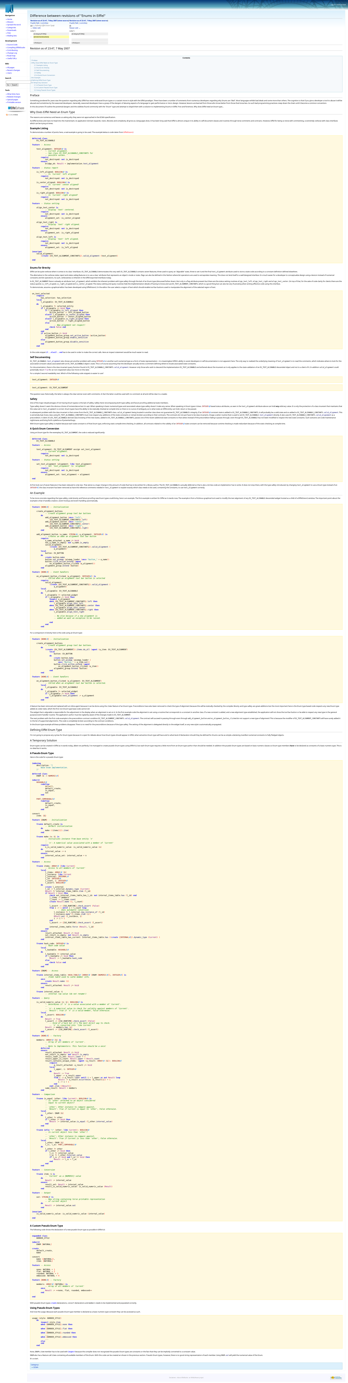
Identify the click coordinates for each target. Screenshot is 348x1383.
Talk (37, 23)
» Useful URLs (11, 58)
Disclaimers (172, 1378)
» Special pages (12, 99)
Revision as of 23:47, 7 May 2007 (43, 20)
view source (63, 20)
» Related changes (13, 96)
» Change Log (11, 53)
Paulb (32, 23)
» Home (9, 19)
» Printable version (13, 102)
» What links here (13, 94)
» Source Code (11, 44)
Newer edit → (74, 28)
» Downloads (11, 30)
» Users (9, 73)
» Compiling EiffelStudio (15, 47)
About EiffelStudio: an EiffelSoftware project (190, 1378)
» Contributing (12, 50)
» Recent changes (13, 70)
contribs (44, 23)
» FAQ (8, 33)
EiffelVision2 (128, 132)
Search (8, 78)
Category (34, 1364)
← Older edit (35, 28)
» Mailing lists (11, 35)
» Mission (9, 22)
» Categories (11, 27)
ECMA (35, 1367)
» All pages (10, 67)
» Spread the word (13, 24)
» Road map (10, 55)
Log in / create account (338, 5)
